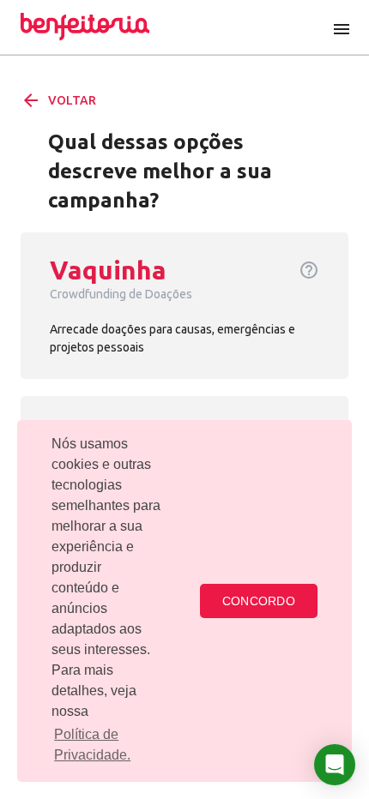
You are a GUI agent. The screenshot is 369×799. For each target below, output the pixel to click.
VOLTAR (58, 100)
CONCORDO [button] (258, 601)
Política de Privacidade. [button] (92, 744)
